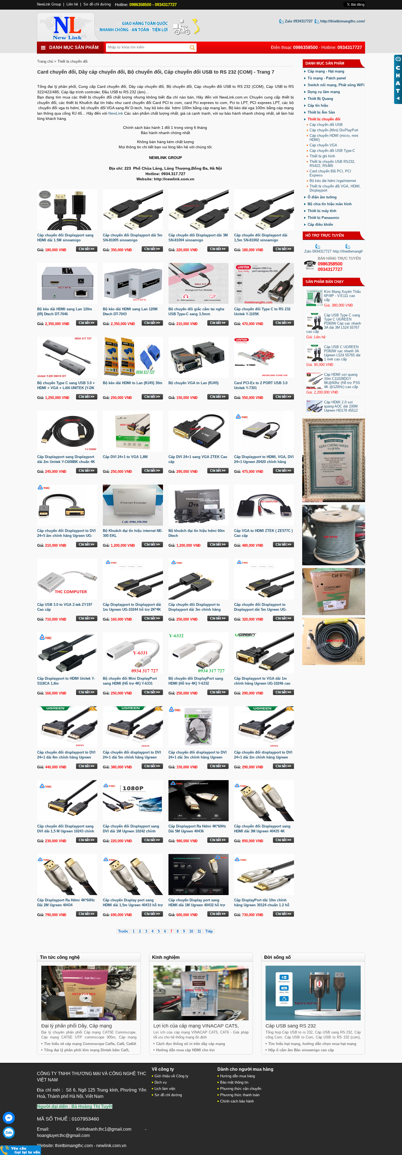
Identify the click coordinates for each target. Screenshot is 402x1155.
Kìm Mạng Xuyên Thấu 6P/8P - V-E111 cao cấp (342, 315)
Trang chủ (45, 61)
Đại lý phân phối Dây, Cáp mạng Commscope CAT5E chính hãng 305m (83, 1028)
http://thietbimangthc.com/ (342, 21)
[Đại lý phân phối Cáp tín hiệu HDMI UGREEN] (333, 664)
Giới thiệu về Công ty (171, 1076)
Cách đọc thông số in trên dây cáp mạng (190, 1044)
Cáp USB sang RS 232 (291, 1026)
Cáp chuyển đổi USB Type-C (332, 151)
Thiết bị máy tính (322, 211)
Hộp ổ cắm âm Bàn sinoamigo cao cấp (301, 1050)
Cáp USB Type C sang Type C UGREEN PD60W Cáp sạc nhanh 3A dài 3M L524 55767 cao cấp (333, 342)
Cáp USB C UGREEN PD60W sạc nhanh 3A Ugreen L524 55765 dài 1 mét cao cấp (342, 372)
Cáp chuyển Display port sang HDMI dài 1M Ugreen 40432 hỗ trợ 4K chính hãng (196, 905)
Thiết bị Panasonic (323, 218)
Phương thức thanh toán (240, 1095)
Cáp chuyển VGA (323, 145)
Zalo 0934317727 (299, 21)
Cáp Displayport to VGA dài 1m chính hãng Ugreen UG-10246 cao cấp (262, 683)
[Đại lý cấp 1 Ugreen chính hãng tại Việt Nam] (333, 501)
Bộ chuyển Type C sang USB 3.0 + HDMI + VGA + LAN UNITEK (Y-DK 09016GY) (66, 388)
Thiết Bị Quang (320, 99)
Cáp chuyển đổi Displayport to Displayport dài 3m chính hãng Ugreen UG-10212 (194, 609)
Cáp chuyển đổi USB (326, 125)
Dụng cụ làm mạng (324, 92)
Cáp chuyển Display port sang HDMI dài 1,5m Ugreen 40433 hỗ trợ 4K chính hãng (133, 905)
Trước (123, 931)
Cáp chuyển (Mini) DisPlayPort (334, 130)
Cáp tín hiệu (318, 105)
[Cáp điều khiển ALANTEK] (333, 564)
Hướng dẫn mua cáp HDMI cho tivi (185, 1050)
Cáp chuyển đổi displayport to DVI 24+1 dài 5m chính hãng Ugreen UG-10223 (132, 757)
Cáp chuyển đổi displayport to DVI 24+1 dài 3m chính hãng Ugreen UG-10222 (197, 757)
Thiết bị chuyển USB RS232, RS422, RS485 (332, 164)
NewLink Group (49, 4)
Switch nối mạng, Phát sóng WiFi (336, 85)
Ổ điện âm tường (322, 197)
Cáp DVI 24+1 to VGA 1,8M (125, 457)
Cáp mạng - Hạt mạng (326, 71)
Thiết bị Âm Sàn (321, 112)
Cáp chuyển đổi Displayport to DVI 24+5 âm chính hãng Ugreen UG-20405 (66, 536)
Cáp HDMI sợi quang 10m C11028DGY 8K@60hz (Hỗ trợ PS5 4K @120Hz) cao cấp (342, 400)
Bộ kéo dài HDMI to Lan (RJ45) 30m (132, 383)
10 (191, 931)
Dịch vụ (161, 1082)
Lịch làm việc (165, 1089)
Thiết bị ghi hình (322, 156)
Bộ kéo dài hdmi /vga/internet (333, 181)
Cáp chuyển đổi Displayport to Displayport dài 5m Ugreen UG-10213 (260, 609)
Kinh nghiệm (166, 957)
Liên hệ (72, 4)
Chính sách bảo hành (237, 1101)
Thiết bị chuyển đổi (72, 61)
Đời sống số (277, 957)
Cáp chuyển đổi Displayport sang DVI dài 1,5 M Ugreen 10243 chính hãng (65, 831)
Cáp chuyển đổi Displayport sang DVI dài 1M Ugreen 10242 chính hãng (131, 831)
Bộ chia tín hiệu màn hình (330, 204)
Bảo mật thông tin (234, 1082)
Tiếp (209, 931)
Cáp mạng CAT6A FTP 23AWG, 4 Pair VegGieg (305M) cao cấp (342, 289)
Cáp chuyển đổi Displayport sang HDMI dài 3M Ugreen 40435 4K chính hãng (262, 831)
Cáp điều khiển (320, 224)
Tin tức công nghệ (60, 957)
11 (199, 931)
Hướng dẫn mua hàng (237, 1076)
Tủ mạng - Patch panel (327, 78)
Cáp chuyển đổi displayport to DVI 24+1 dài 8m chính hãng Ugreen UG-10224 (66, 757)
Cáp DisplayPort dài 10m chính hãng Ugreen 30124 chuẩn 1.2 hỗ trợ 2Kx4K (261, 905)
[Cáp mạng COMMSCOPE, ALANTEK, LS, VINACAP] (333, 614)
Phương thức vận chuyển (240, 1089)
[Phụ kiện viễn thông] (73, 26)
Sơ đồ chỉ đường (97, 4)
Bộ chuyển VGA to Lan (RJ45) (193, 383)
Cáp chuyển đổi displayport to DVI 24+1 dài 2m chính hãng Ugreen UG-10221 (263, 757)
